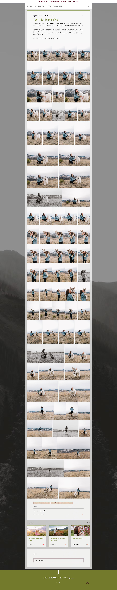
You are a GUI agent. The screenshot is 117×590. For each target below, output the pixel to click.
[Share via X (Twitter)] (37, 510)
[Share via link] (44, 510)
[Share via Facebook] (34, 510)
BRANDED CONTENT (40, 6)
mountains (61, 502)
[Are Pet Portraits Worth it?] (80, 530)
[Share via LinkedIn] (40, 510)
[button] (88, 6)
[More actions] (83, 15)
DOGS (49, 6)
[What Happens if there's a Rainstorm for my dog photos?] (58, 530)
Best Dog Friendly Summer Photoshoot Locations (36, 539)
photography (69, 502)
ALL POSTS (29, 6)
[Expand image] (33, 52)
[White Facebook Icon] (57, 582)
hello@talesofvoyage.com (67, 578)
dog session (47, 502)
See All (88, 522)
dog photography (38, 502)
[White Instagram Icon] (59, 582)
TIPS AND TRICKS (58, 6)
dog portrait (54, 502)
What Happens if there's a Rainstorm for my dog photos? (58, 539)
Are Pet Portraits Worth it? (78, 538)
